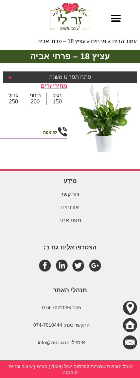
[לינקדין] (61, 265)
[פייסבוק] (45, 265)
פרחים (98, 41)
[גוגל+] (95, 265)
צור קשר (70, 194)
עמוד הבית (124, 41)
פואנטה (70, 372)
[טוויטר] (78, 265)
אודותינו (70, 207)
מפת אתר (70, 220)
